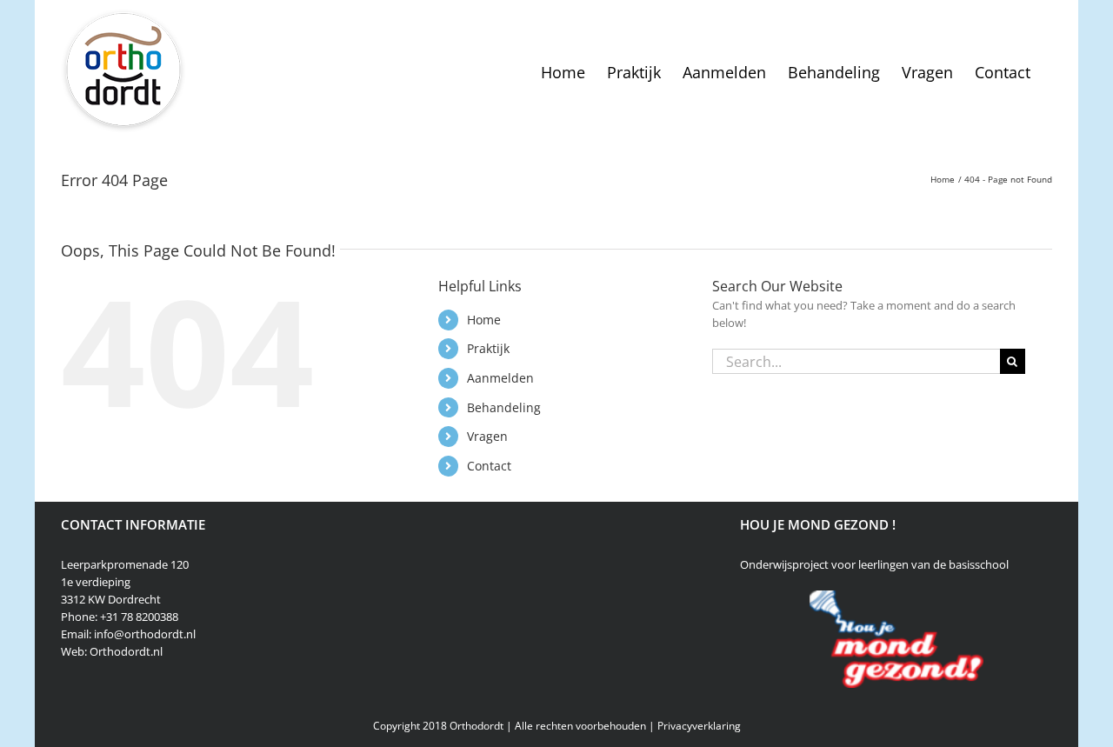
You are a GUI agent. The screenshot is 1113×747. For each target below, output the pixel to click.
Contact (489, 465)
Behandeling (504, 407)
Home (484, 319)
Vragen (487, 436)
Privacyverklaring (699, 725)
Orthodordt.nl (126, 651)
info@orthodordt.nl (145, 634)
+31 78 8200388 (139, 616)
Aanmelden (500, 378)
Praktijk (488, 348)
